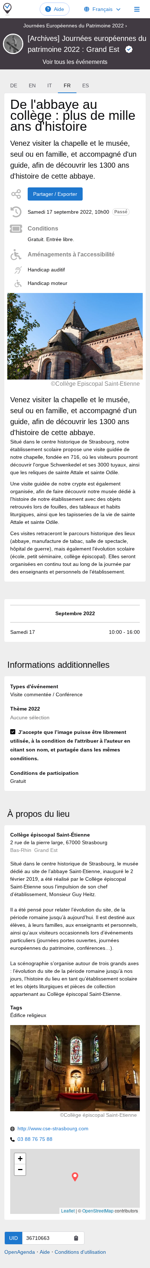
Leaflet (68, 1210)
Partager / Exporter (55, 194)
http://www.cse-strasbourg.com (52, 1128)
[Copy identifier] (76, 1238)
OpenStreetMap (98, 1210)
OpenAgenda (19, 1252)
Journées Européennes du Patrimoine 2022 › (75, 25)
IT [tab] (49, 85)
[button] (75, 1176)
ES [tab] (85, 85)
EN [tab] (32, 85)
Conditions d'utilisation (80, 1252)
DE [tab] (13, 85)
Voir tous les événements (75, 62)
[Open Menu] (137, 9)
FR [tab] (67, 85)
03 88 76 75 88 (34, 1139)
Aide (59, 9)
